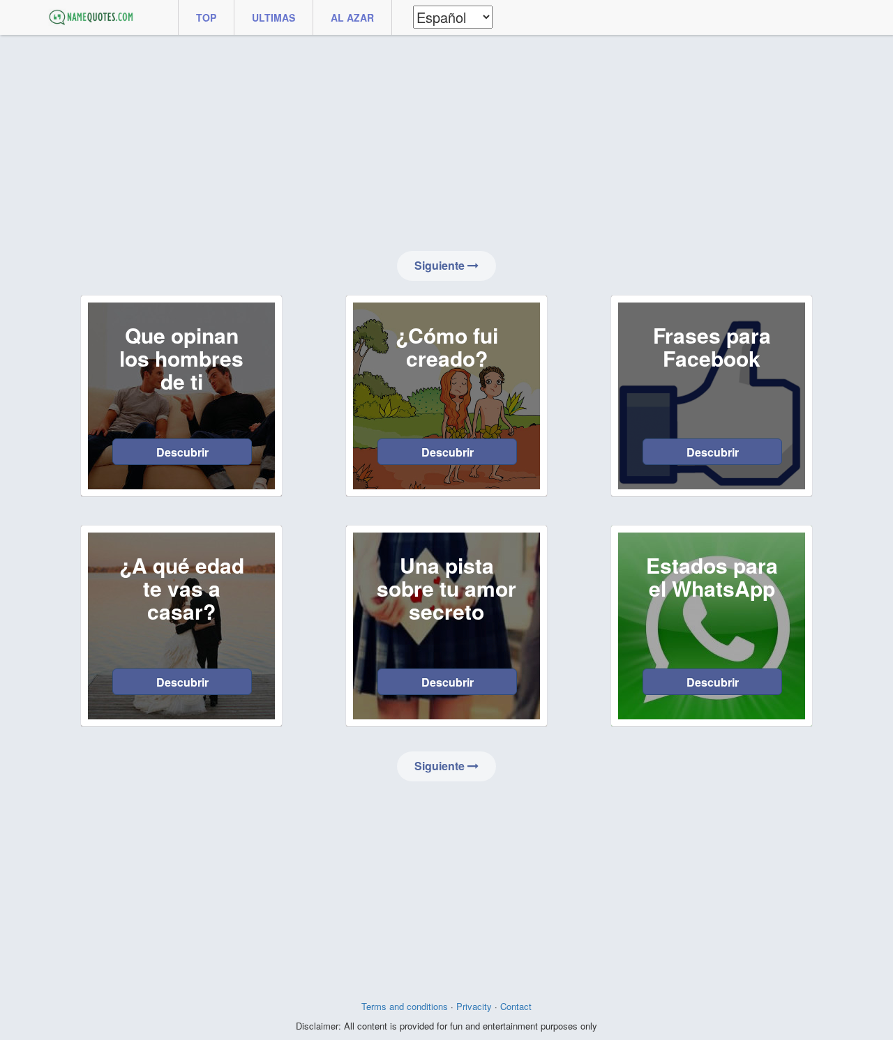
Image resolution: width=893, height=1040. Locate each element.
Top (206, 17)
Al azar (352, 17)
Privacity (474, 1006)
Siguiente (440, 265)
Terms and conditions (404, 1006)
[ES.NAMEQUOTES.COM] (90, 17)
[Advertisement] (446, 142)
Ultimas (273, 17)
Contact (516, 1006)
